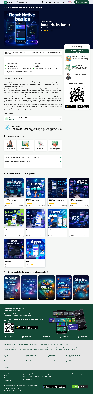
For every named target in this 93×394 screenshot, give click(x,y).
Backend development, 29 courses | (69, 347)
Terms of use (7, 380)
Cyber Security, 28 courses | (71, 346)
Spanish (6, 390)
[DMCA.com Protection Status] (80, 387)
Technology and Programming (46, 341)
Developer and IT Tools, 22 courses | (29, 349)
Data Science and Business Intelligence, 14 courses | (50, 347)
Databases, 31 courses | (47, 346)
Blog (54, 2)
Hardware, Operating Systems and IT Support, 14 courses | (50, 349)
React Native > (39, 7)
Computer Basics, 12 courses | (69, 349)
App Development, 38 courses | (34, 346)
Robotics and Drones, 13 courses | (32, 347)
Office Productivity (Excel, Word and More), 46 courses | (56, 344)
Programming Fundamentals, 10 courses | (12, 349)
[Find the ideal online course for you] (42, 2)
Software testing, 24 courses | (58, 346)
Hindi (21, 390)
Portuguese (16, 390)
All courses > (7, 7)
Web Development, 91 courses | (10, 344)
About (58, 2)
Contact (64, 2)
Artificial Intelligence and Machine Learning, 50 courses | (16, 346)
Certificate (48, 2)
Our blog (6, 373)
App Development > (30, 7)
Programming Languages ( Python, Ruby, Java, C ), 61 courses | (31, 344)
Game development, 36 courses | (11, 351)
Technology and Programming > (17, 7)
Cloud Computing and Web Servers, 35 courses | (14, 347)
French (10, 390)
